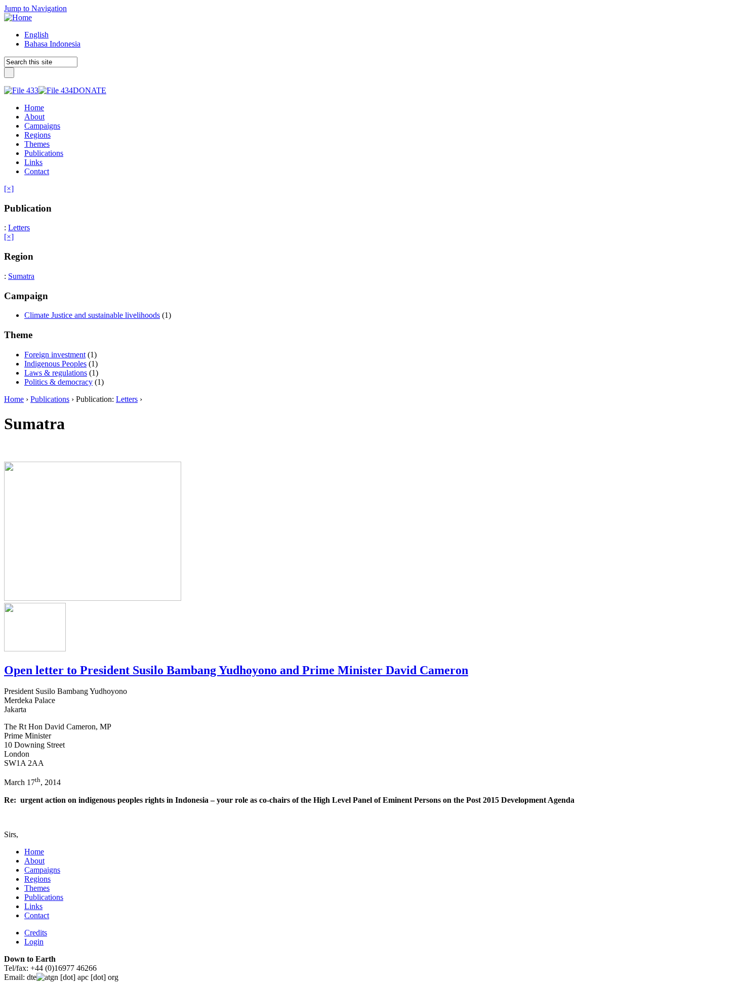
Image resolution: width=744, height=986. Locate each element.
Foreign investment (55, 354)
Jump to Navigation (35, 8)
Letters (19, 227)
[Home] (18, 17)
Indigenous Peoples (55, 363)
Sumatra (21, 276)
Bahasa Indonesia (52, 43)
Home (14, 399)
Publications (49, 399)
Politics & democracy (58, 382)
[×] (9, 188)
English (36, 34)
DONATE (89, 90)
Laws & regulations (55, 372)
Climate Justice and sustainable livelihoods (92, 315)
